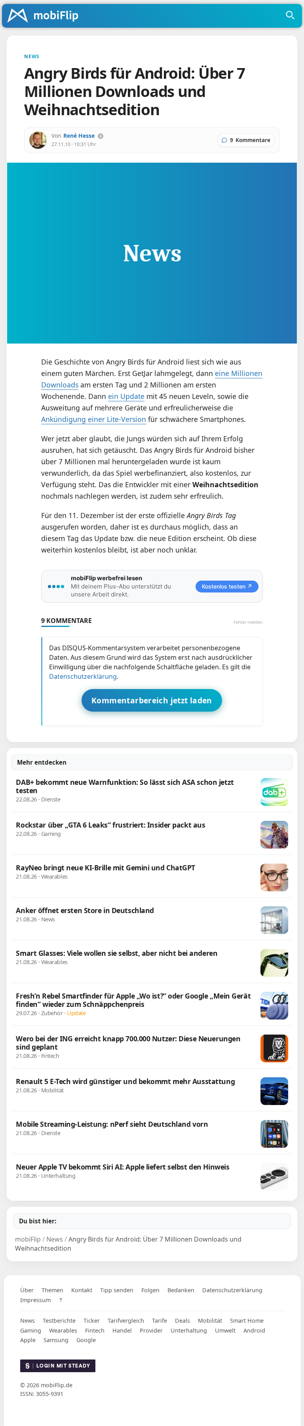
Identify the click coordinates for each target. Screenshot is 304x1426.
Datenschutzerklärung (83, 676)
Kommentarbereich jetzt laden (151, 700)
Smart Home (247, 1320)
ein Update (126, 396)
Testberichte (59, 1320)
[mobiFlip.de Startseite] (45, 16)
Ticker (92, 1320)
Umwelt (225, 1330)
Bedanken (180, 1290)
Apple (28, 1340)
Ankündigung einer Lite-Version (93, 419)
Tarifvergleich (126, 1320)
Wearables (63, 1330)
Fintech (94, 1330)
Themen (52, 1290)
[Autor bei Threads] (100, 136)
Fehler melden (248, 622)
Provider (151, 1330)
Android (254, 1330)
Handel (122, 1330)
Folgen (150, 1290)
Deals (182, 1320)
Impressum (35, 1300)
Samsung (56, 1340)
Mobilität (210, 1320)
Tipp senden (116, 1290)
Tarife (159, 1320)
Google (86, 1340)
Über (27, 1290)
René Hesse (79, 135)
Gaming (30, 1330)
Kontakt (81, 1290)
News (27, 1320)
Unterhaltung (189, 1330)
